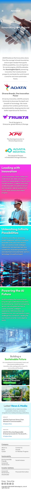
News (3, 449)
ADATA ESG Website (9, 383)
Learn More (7, 399)
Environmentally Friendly (7, 460)
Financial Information (22, 472)
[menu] (2, 11)
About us (4, 447)
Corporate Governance (5, 463)
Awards (18, 449)
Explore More (8, 424)
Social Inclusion (20, 460)
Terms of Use (10, 481)
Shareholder (5, 474)
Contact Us (19, 447)
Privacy (4, 481)
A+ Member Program (22, 451)
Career (4, 451)
